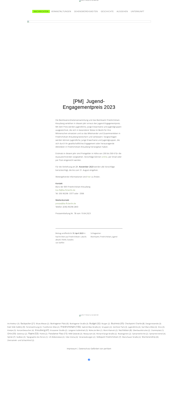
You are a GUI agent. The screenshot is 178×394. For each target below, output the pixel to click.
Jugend (114, 237)
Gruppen (107, 327)
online (104, 157)
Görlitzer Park (120, 327)
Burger (106, 324)
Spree (11, 337)
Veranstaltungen (87, 337)
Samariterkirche (140, 334)
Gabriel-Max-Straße (91, 327)
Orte (11, 334)
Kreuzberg (42, 330)
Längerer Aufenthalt (78, 330)
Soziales (70, 240)
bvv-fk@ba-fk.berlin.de (65, 190)
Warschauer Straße (131, 337)
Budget (94, 323)
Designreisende (153, 324)
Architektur (13, 324)
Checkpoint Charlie (135, 324)
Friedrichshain (105, 237)
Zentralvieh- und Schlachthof (20, 340)
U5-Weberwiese (57, 337)
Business (117, 323)
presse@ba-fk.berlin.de (66, 203)
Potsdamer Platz (58, 334)
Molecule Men (95, 330)
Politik (64, 240)
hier (89, 176)
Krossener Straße (58, 330)
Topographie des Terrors (37, 337)
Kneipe (11, 330)
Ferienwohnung (34, 327)
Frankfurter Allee (51, 327)
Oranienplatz (157, 330)
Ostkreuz (22, 334)
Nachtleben (125, 330)
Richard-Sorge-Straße (106, 334)
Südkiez (21, 337)
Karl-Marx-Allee (149, 327)
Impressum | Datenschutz (78, 348)
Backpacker (28, 323)
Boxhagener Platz (59, 324)
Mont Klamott (110, 330)
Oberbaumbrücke (141, 330)
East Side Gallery (16, 327)
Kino (161, 327)
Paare (33, 333)
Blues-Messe (42, 324)
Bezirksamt (95, 237)
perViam (107, 348)
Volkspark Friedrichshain (109, 337)
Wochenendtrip (150, 337)
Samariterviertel (157, 334)
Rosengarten (124, 334)
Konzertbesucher (25, 330)
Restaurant (89, 334)
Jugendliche (134, 327)
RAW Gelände (75, 334)
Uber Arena (72, 337)
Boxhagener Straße (79, 324)
